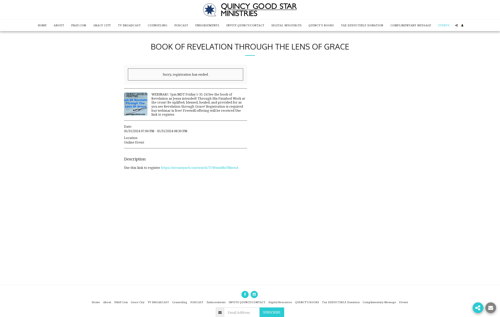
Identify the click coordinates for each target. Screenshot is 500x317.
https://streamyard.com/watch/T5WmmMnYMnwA (199, 167)
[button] (456, 25)
